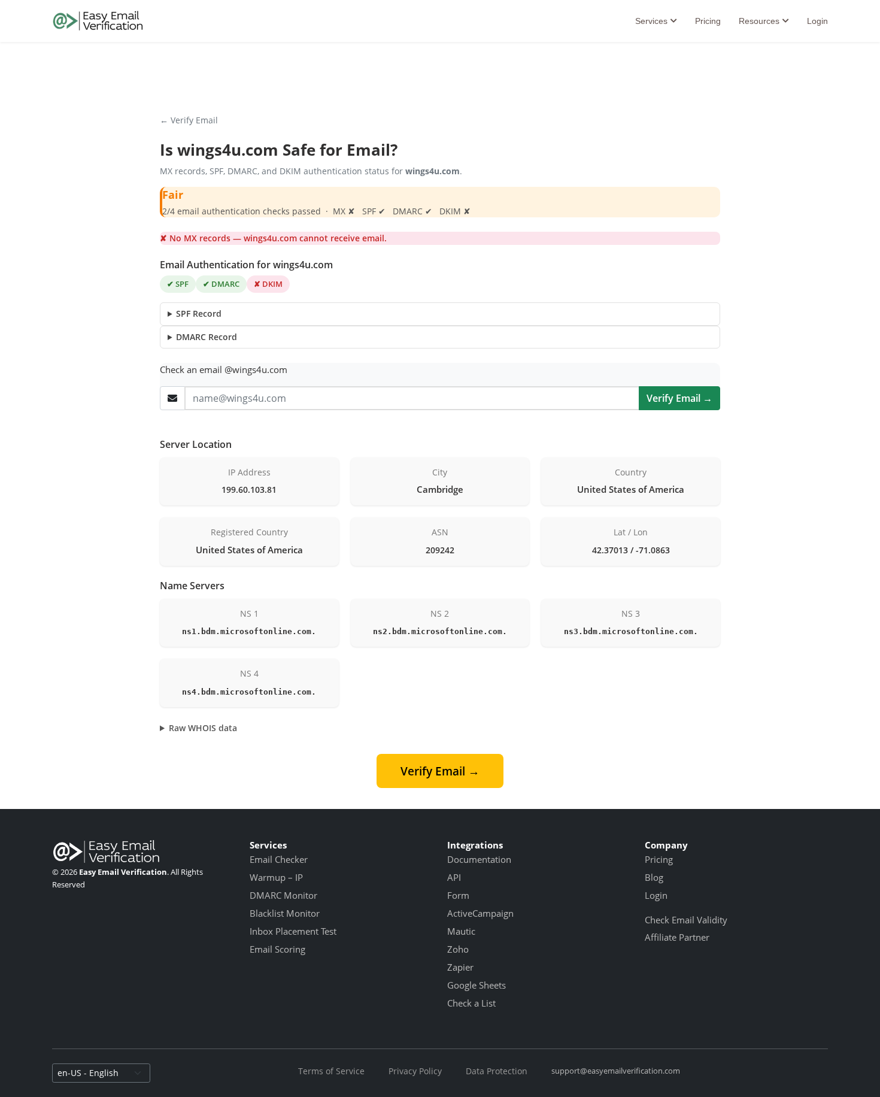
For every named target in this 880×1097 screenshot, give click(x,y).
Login (817, 21)
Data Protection (496, 1071)
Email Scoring (277, 949)
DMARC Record (206, 337)
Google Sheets (476, 985)
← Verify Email (189, 120)
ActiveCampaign (480, 913)
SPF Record (198, 313)
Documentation (479, 859)
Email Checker (279, 859)
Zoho (458, 949)
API (454, 877)
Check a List (471, 1003)
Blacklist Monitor (285, 913)
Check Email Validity (686, 920)
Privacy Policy (415, 1071)
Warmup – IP (276, 877)
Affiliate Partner (677, 937)
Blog (654, 877)
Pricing (708, 21)
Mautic (461, 931)
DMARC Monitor (283, 895)
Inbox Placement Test (293, 931)
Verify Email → (679, 398)
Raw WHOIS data (203, 728)
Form (458, 895)
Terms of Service (331, 1071)
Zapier (460, 967)
